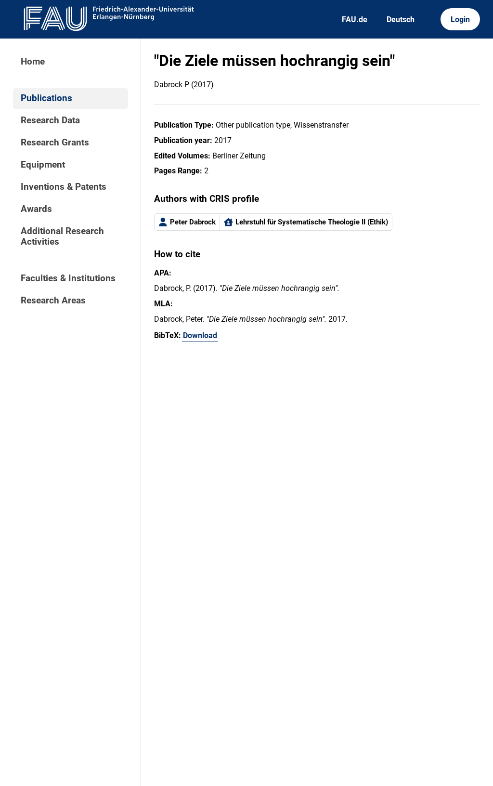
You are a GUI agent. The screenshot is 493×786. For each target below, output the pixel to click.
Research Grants (55, 142)
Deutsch (401, 19)
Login (460, 19)
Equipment (43, 164)
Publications (46, 98)
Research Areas (53, 300)
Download (200, 335)
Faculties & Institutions (68, 278)
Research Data (50, 120)
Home (33, 61)
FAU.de (354, 19)
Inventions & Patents (63, 187)
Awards (36, 209)
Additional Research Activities (62, 236)
